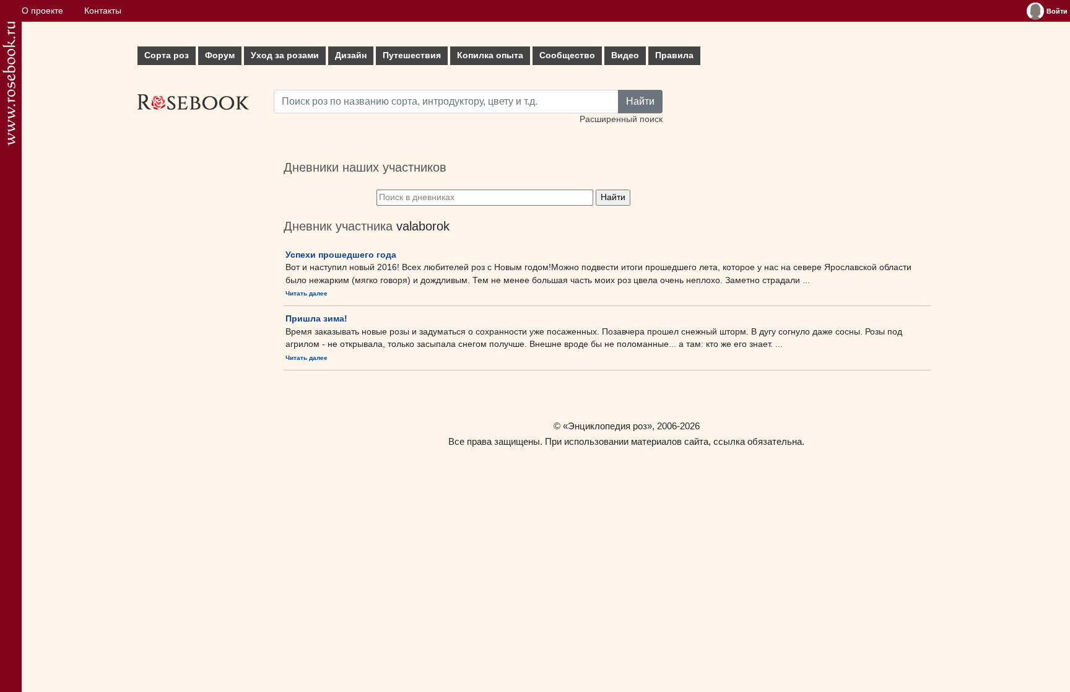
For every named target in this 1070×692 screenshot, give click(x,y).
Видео (625, 55)
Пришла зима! (316, 318)
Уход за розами (285, 55)
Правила (674, 55)
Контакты (102, 10)
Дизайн (351, 55)
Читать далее (306, 293)
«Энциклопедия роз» (607, 426)
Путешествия (412, 55)
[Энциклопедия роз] (8, 83)
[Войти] (1035, 11)
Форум (220, 55)
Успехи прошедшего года (340, 255)
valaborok (423, 226)
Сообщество (567, 55)
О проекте (42, 10)
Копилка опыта (490, 55)
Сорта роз (166, 55)
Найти (640, 101)
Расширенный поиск (621, 119)
